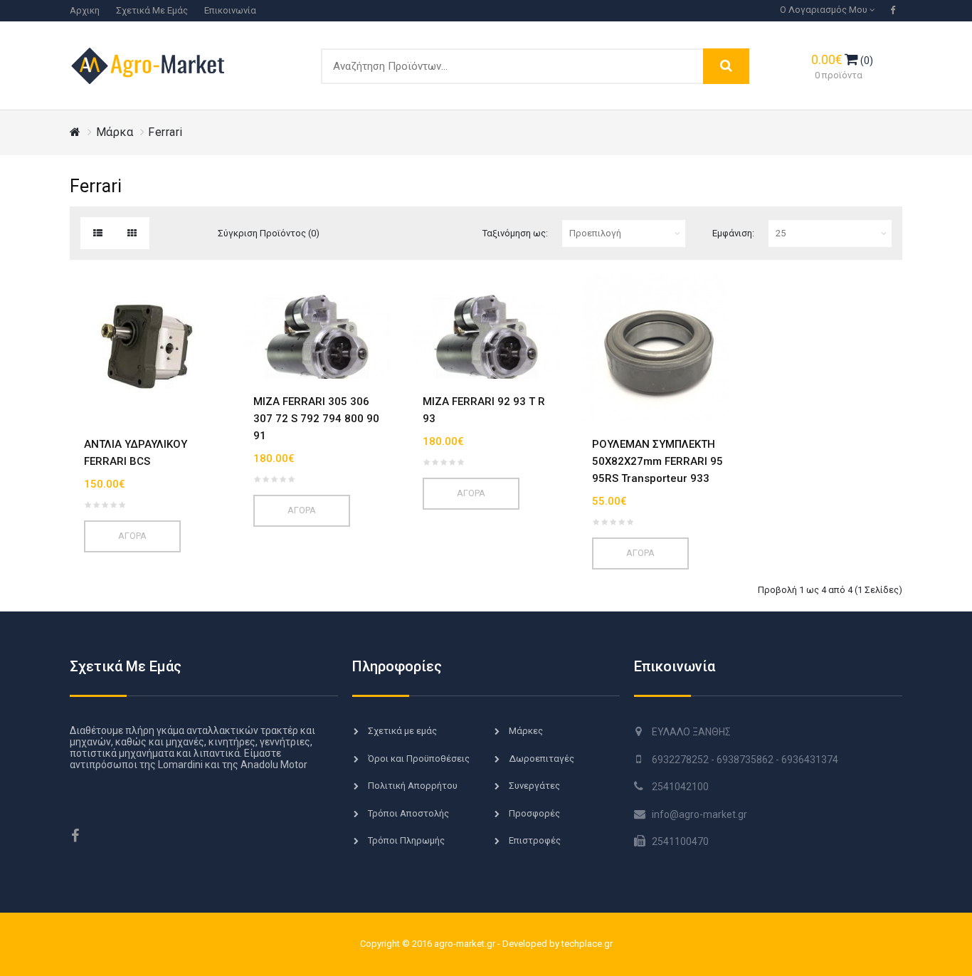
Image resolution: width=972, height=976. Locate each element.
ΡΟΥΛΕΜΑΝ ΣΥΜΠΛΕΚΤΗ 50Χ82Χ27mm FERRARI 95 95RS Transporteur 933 (657, 461)
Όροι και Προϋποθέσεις (419, 758)
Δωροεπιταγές (541, 758)
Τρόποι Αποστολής (408, 813)
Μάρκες (526, 730)
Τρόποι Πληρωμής (406, 840)
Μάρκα (115, 132)
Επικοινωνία (230, 10)
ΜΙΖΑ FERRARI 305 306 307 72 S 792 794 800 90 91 (316, 418)
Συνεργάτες (534, 785)
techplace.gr (587, 943)
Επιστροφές (535, 840)
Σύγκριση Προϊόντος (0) (268, 233)
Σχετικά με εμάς (152, 10)
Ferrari (165, 132)
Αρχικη (85, 10)
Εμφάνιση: (733, 233)
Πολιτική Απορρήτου (413, 785)
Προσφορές (534, 813)
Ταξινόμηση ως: (515, 233)
